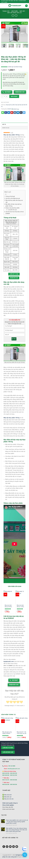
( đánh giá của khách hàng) (15, 66)
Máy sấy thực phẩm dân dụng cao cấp (14, 201)
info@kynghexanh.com (14, 768)
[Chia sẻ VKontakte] (14, 112)
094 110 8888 (11, 766)
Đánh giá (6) (5, 127)
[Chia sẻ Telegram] (24, 112)
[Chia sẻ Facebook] (5, 112)
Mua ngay (14, 96)
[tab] (14, 124)
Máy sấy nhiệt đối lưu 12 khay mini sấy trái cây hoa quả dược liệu (20, 606)
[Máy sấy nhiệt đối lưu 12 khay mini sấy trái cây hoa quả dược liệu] (21, 596)
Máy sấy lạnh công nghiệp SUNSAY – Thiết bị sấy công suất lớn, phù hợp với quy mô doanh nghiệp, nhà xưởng (7, 732)
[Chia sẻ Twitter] (8, 112)
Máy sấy (22, 11)
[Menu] (26, 5)
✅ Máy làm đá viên (8, 799)
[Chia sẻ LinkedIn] (18, 112)
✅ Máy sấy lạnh (7, 794)
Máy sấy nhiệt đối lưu (14, 12)
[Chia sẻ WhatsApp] (2, 112)
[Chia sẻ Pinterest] (11, 112)
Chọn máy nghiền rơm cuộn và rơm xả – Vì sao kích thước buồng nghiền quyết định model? (17, 821)
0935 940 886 (13, 779)
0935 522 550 (13, 775)
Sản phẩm (14, 11)
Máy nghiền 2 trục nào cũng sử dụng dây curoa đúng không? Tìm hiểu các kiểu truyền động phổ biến (16, 829)
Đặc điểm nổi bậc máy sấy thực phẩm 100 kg (14, 205)
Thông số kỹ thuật (10, 196)
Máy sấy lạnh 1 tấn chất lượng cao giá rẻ (21, 732)
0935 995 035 (13, 773)
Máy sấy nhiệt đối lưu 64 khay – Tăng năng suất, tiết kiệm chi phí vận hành (8, 606)
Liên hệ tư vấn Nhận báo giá (13, 198)
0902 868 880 (5, 775)
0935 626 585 (5, 784)
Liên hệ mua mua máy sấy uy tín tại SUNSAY (15, 212)
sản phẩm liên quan (12, 209)
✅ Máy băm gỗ (6, 797)
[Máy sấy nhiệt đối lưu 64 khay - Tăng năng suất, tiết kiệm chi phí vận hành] (9, 596)
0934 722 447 (5, 779)
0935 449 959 (5, 773)
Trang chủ (5, 11)
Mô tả (4, 124)
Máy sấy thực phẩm (10, 104)
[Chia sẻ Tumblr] (21, 112)
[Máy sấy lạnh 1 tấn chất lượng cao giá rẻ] (22, 723)
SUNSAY (9, 108)
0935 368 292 (13, 784)
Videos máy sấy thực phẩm (12, 208)
